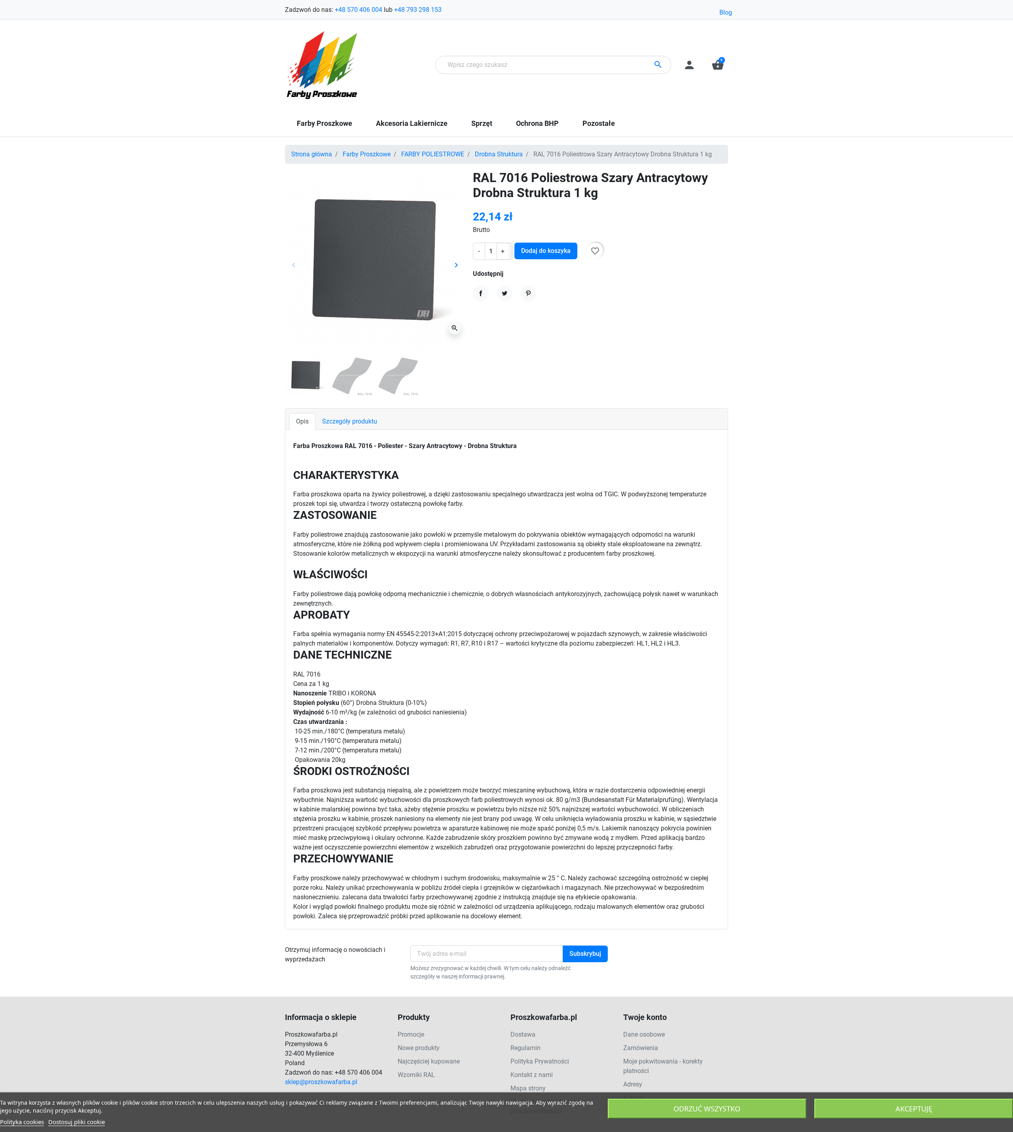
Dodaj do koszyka (546, 251)
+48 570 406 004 (358, 9)
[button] (718, 65)
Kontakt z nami (531, 1075)
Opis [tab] (302, 421)
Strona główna (311, 154)
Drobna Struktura (499, 154)
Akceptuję (913, 1108)
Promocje (411, 1034)
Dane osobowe (644, 1034)
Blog (725, 12)
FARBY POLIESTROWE (432, 154)
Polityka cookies (22, 1122)
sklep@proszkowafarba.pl (321, 1082)
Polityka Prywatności (539, 1061)
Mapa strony (528, 1088)
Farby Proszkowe (367, 154)
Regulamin (525, 1048)
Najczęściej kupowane (429, 1061)
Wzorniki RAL (416, 1075)
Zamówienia (640, 1048)
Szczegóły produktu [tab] (349, 421)
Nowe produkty (419, 1048)
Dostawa (522, 1034)
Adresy (632, 1084)
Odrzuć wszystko (706, 1108)
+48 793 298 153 (418, 9)
